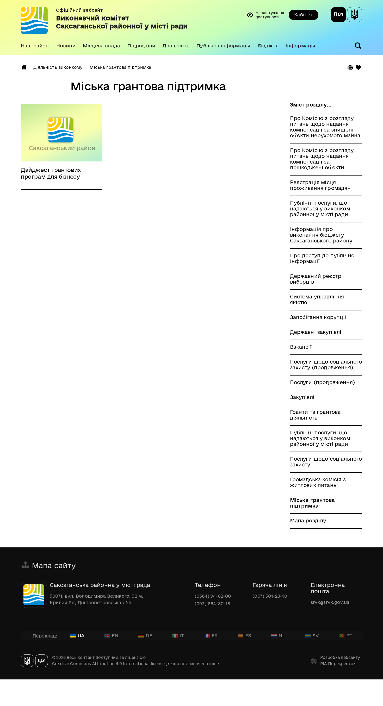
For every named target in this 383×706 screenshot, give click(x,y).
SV (315, 635)
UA (81, 635)
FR (215, 635)
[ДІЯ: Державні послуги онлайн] (338, 15)
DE (149, 635)
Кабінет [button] (303, 14)
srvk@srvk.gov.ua (330, 602)
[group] (191, 27)
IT (182, 635)
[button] (35, 46)
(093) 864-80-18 (212, 603)
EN (115, 635)
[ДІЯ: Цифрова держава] (354, 15)
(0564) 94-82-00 (213, 595)
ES (248, 635)
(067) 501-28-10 (269, 595)
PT (349, 635)
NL (282, 635)
